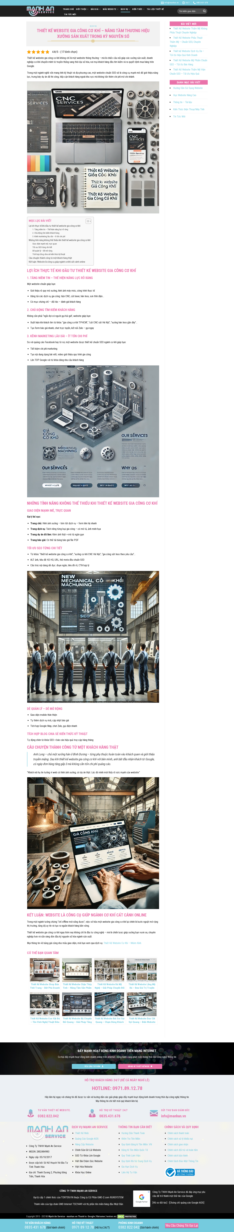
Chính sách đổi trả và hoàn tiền (183, 1150)
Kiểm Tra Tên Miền (130, 1138)
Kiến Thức (137, 9)
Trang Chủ (68, 9)
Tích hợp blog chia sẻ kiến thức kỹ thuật (48, 254)
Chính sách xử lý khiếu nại (180, 1138)
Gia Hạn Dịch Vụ (129, 1166)
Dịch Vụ (124, 9)
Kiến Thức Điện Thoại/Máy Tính (188, 109)
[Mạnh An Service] (42, 11)
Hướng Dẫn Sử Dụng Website (188, 88)
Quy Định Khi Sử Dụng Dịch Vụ (136, 1161)
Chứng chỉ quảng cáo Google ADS (187, 1202)
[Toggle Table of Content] (86, 221)
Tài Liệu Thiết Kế (155, 9)
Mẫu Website (109, 9)
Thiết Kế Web (82, 1133)
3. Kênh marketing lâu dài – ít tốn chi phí (48, 236)
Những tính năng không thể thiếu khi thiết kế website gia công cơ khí (59, 240)
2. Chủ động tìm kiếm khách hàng (45, 233)
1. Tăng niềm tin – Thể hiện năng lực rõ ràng (50, 229)
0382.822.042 (48, 1116)
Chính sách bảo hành (178, 1155)
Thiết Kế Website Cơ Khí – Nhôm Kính (122, 943)
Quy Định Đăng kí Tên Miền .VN (136, 1144)
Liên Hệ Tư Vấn (129, 1172)
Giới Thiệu (81, 9)
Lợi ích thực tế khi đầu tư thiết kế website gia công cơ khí (54, 226)
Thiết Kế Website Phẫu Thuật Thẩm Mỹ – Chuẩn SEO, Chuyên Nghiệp (186, 41)
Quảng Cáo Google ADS (87, 1138)
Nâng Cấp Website (84, 1144)
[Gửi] (204, 11)
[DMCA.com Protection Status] (127, 1216)
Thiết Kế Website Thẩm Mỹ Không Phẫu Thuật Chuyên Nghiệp (188, 30)
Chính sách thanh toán (178, 1133)
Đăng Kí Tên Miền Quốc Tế (134, 1150)
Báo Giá (95, 9)
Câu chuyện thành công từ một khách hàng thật (50, 258)
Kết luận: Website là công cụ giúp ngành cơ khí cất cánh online (57, 262)
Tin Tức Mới (70, 14)
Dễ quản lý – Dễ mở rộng (42, 251)
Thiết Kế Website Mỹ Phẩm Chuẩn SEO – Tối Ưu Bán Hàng (188, 62)
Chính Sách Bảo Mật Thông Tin (183, 1161)
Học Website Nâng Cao (184, 95)
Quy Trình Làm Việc (131, 1155)
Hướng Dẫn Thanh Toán (133, 1133)
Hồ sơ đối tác (160, 1202)
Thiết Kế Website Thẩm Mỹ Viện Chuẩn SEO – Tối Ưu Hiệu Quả (187, 71)
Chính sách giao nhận (178, 1144)
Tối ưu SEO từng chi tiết (42, 247)
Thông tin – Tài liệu (182, 102)
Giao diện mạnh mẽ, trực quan (44, 244)
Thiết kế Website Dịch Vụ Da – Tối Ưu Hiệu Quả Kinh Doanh (187, 53)
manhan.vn (72, 1216)
